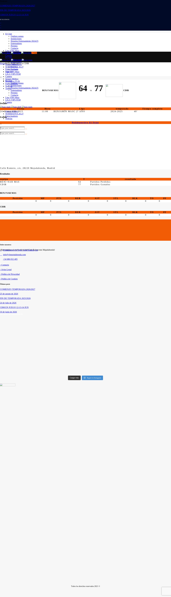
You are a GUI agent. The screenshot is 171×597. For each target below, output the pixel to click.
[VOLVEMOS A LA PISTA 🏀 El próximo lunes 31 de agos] (85, 337)
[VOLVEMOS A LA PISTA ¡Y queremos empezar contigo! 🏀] (28, 337)
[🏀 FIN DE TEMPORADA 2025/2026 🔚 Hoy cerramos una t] (143, 332)
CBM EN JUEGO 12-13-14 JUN (14, 15)
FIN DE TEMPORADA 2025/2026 (15, 10)
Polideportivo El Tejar (85, 122)
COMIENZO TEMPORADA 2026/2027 (17, 6)
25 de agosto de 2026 (9, 294)
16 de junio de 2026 (8, 312)
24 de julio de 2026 (8, 303)
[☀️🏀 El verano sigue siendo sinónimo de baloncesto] (28, 366)
